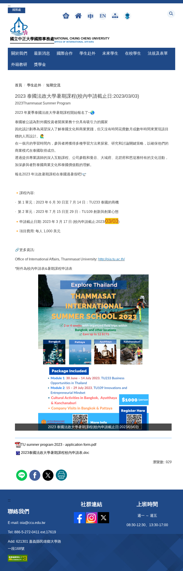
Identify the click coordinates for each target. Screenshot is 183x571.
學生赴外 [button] (87, 53)
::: (9, 6)
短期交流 (53, 85)
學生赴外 (34, 85)
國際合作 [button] (65, 53)
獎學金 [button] (40, 64)
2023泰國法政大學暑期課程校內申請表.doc (55, 453)
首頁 (18, 85)
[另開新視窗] (66, 16)
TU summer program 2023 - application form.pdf (58, 444)
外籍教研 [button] (19, 64)
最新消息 (42, 53)
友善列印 (61, 475)
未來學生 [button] (110, 53)
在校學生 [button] (133, 53)
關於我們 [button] (19, 53)
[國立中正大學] (18, 25)
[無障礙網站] (17, 558)
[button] (171, 14)
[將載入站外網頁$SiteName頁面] (22, 474)
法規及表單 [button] (158, 53)
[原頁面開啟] (78, 16)
